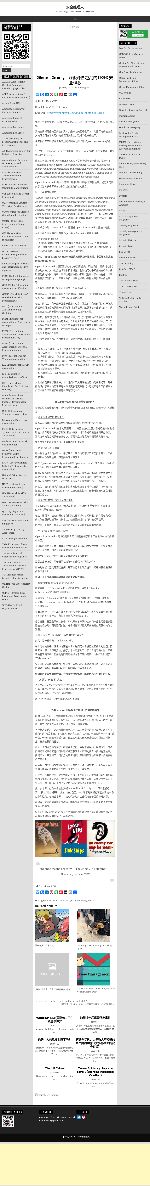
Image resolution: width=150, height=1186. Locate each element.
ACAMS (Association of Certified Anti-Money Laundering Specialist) (14, 85)
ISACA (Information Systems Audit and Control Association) (15, 432)
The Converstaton (128, 281)
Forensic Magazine (129, 121)
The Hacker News (128, 286)
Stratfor (123, 275)
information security (57, 900)
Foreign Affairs (127, 116)
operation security (78, 900)
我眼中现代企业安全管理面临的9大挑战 (53, 989)
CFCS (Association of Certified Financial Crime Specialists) (15, 236)
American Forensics (13, 127)
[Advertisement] (75, 53)
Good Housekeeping (129, 127)
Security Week (126, 246)
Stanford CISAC (127, 269)
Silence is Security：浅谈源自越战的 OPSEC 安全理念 (75, 79)
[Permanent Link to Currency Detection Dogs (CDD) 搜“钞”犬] (96, 925)
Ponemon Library (128, 184)
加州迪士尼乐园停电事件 (95, 1018)
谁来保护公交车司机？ (45, 945)
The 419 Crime (54, 1068)
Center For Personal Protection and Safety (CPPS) (13, 224)
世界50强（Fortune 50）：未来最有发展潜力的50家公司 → (87, 1004)
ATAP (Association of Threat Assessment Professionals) (13, 175)
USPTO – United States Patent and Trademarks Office (14, 596)
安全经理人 (75, 7)
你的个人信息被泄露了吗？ (54, 1040)
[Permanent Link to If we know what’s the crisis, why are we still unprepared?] (96, 969)
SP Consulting (126, 263)
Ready (122, 210)
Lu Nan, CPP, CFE (67, 87)
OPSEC (91, 900)
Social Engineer (127, 257)
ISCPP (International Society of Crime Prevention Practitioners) (15, 453)
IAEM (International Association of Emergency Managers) (16, 322)
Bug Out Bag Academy (130, 48)
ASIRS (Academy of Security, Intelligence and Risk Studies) (15, 141)
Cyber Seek (125, 98)
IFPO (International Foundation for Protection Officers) (15, 386)
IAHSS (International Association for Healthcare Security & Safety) (16, 334)
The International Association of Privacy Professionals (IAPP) (14, 565)
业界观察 (75, 27)
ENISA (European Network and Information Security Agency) (16, 267)
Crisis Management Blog (132, 87)
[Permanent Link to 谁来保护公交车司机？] (54, 925)
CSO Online (125, 93)
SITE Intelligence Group (14, 538)
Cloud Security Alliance (14, 245)
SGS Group (124, 252)
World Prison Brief (129, 307)
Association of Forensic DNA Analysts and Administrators (14, 163)
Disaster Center (127, 104)
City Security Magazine (131, 72)
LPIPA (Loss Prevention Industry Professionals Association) (14, 466)
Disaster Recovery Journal (133, 110)
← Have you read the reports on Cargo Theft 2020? (61, 1001)
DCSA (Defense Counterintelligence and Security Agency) (14, 254)
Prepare (123, 196)
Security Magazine (128, 225)
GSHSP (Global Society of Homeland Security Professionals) (15, 297)
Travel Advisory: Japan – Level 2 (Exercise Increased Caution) (95, 1071)
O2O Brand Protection (130, 178)
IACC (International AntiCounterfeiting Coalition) (12, 309)
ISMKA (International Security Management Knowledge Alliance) (130, 145)
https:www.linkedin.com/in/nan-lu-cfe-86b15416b (75, 113)
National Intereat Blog (130, 173)
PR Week (123, 190)
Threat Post (125, 292)
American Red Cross (13, 133)
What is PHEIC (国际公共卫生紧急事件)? (54, 1019)
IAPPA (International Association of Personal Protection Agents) (14, 346)
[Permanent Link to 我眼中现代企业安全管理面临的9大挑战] (54, 969)
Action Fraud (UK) (11, 103)
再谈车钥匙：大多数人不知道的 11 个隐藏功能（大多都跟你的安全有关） (95, 1043)
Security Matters (127, 240)
